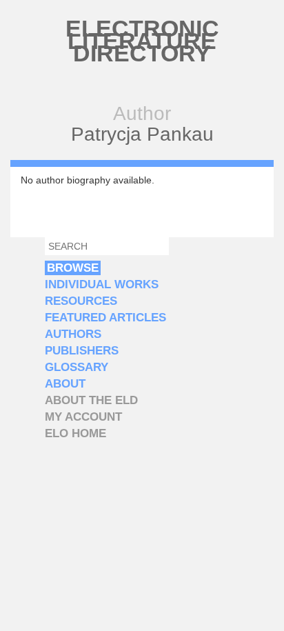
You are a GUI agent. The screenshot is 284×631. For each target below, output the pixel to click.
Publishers (82, 350)
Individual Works (102, 284)
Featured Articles (105, 317)
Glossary (76, 367)
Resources (81, 301)
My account (83, 416)
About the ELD (91, 400)
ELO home (75, 433)
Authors (73, 334)
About (65, 383)
